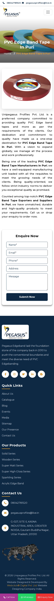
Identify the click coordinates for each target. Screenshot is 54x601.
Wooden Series (11, 459)
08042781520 (13, 3)
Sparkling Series (11, 477)
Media (5, 417)
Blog (5, 405)
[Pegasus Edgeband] (11, 12)
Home (7, 53)
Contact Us (8, 435)
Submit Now (27, 297)
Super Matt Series (12, 465)
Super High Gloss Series (16, 471)
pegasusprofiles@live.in (38, 3)
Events (6, 411)
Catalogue (8, 399)
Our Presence (10, 429)
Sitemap (7, 423)
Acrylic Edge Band (13, 483)
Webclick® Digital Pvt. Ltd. (22, 585)
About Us (7, 393)
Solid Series (8, 453)
